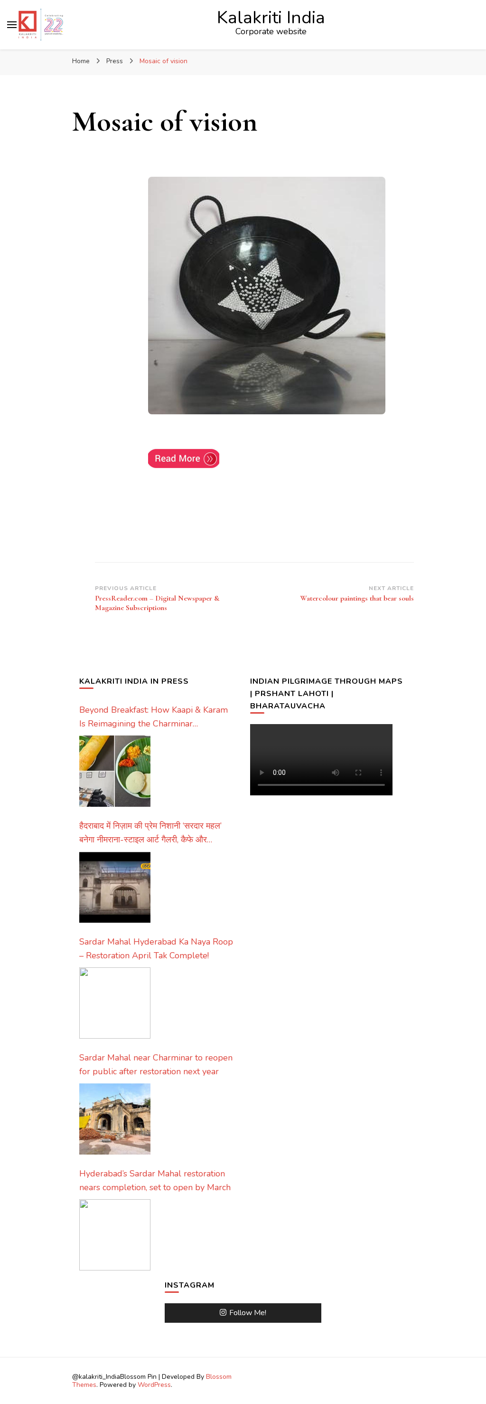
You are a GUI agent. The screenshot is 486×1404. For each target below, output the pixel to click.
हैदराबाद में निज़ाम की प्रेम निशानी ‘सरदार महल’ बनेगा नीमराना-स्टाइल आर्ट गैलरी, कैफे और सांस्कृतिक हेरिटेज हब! (150, 833)
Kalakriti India (271, 17)
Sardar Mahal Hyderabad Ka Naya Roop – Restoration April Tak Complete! (156, 948)
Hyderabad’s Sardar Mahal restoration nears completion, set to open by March (155, 1180)
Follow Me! (247, 1313)
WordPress (154, 1384)
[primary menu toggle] (12, 24)
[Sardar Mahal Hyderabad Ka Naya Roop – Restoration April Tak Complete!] (114, 1003)
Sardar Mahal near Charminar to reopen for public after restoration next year (156, 1064)
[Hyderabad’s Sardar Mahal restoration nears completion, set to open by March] (114, 1234)
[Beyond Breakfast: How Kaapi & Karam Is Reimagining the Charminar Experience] (114, 771)
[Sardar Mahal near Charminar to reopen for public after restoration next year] (114, 1119)
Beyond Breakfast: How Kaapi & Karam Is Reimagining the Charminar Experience (153, 717)
